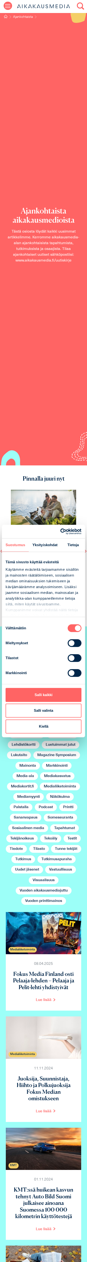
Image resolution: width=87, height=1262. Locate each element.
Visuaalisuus (44, 880)
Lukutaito (19, 755)
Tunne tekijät (66, 849)
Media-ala (25, 776)
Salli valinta (43, 710)
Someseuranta (60, 817)
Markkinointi (57, 766)
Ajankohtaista (23, 17)
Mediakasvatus (57, 776)
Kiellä (43, 726)
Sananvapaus (25, 817)
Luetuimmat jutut (60, 745)
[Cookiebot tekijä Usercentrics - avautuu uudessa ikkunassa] (61, 531)
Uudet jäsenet (27, 870)
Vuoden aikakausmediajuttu (44, 891)
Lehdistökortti (24, 745)
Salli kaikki (43, 695)
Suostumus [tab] (15, 545)
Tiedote (16, 849)
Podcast (46, 807)
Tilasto (39, 849)
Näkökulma (60, 797)
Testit (72, 838)
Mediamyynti (28, 797)
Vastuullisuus (60, 870)
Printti (68, 807)
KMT (13, 1165)
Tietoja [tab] (73, 545)
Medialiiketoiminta (60, 786)
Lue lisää (43, 1000)
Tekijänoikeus (22, 838)
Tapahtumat (64, 828)
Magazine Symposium (56, 755)
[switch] (74, 643)
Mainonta (27, 766)
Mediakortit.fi (22, 786)
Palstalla (21, 807)
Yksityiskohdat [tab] (45, 545)
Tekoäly (50, 838)
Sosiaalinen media (28, 828)
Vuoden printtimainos (43, 901)
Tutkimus (23, 859)
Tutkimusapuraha (56, 859)
